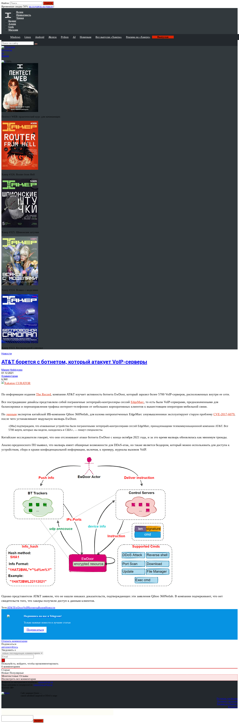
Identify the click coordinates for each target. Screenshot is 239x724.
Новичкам (85, 37)
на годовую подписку (41, 6)
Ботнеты (33, 607)
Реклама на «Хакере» (138, 37)
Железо (52, 37)
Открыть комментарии (14, 641)
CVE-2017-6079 (223, 414)
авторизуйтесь (9, 647)
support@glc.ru (45, 682)
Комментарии (9, 376)
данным (11, 414)
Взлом (41, 607)
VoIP (25, 607)
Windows (15, 37)
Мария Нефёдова (11, 369)
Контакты (233, 706)
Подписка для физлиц (227, 698)
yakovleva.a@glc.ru (42, 684)
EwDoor (18, 607)
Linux (27, 37)
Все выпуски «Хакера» (109, 37)
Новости (6, 353)
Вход (235, 4)
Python (65, 37)
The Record (43, 394)
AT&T (10, 607)
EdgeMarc (137, 402)
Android (39, 37)
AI (74, 37)
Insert (38, 720)
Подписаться (35, 629)
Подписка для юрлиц (227, 701)
